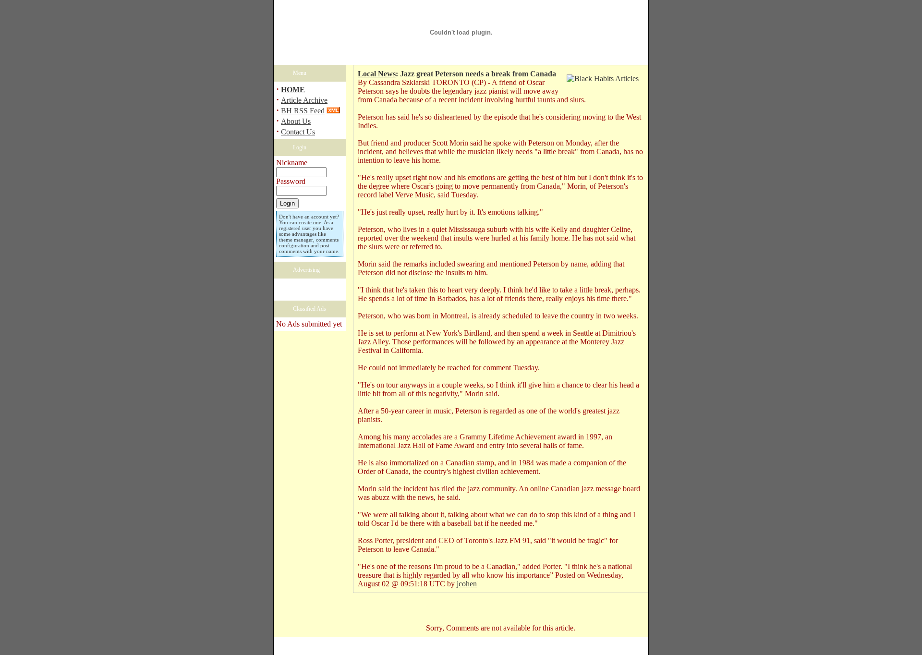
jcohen (467, 584)
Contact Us (298, 132)
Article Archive (304, 100)
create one (310, 222)
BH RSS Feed (303, 111)
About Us (296, 121)
